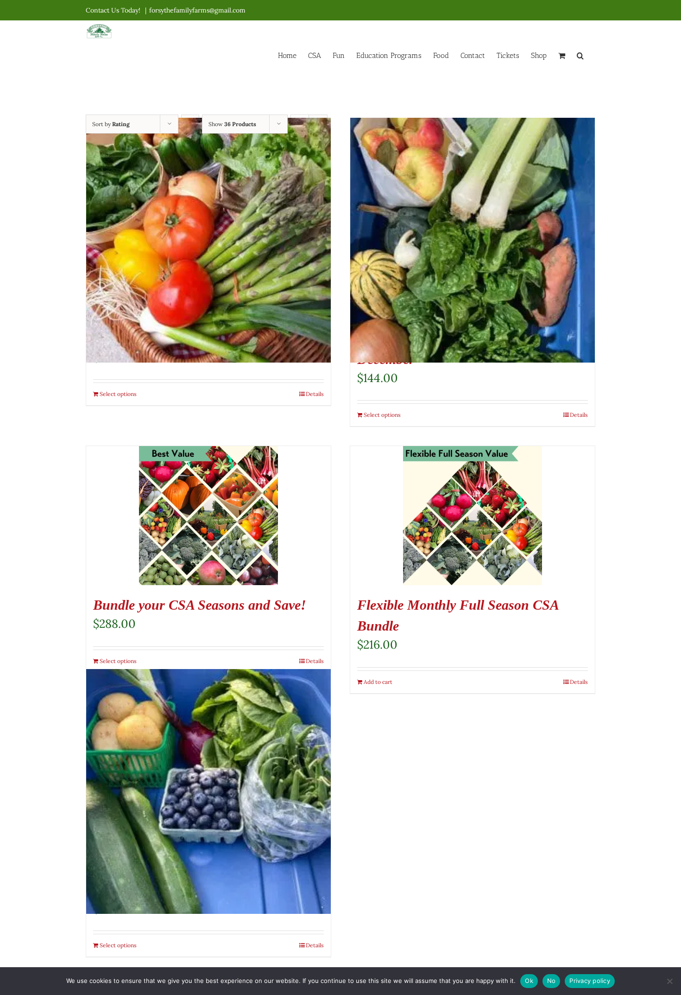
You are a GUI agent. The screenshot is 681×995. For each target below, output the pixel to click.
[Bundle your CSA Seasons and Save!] (208, 515)
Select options (118, 393)
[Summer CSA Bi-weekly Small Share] (208, 791)
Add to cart (378, 681)
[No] (669, 981)
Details (315, 393)
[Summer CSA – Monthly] (208, 240)
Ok (529, 980)
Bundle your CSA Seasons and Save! (199, 604)
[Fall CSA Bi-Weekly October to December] (472, 240)
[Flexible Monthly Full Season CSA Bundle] (472, 515)
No (551, 980)
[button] (580, 55)
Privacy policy (589, 980)
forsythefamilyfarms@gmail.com (197, 10)
